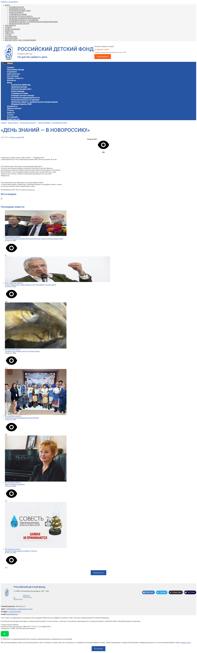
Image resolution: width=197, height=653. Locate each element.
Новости (9, 31)
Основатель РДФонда (21, 85)
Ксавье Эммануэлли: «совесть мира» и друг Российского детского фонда (30, 285)
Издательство (11, 38)
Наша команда (16, 12)
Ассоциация (11, 36)
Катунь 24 (30, 190)
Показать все (98, 573)
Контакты (11, 80)
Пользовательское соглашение (23, 20)
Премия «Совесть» (15, 78)
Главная (10, 67)
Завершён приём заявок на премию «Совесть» (21, 551)
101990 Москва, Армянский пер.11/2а (19, 609)
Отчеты (8, 27)
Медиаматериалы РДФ (19, 23)
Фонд (7, 5)
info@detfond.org (12, 614)
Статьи (8, 35)
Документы (10, 25)
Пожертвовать (102, 56)
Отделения (12, 72)
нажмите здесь (185, 642)
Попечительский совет (20, 11)
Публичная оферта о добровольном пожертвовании (33, 22)
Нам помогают (13, 74)
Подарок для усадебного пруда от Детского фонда (22, 351)
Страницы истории (18, 14)
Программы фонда (15, 69)
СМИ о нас (9, 33)
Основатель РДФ (16, 7)
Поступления (13, 76)
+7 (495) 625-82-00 (14, 611)
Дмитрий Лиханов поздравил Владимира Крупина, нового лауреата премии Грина (34, 239)
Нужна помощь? (12, 29)
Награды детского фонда (21, 16)
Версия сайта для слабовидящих (20, 40)
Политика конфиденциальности (24, 18)
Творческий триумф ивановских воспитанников (22, 418)
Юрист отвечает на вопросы (15, 484)
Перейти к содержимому (9, 2)
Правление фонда (17, 9)
